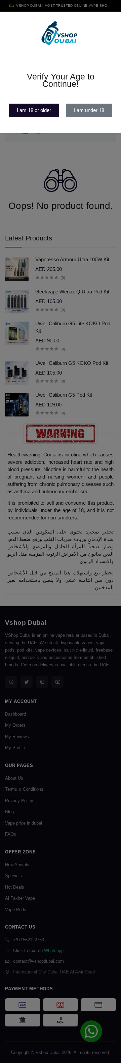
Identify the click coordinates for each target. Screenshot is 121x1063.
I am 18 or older (34, 110)
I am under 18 (89, 110)
